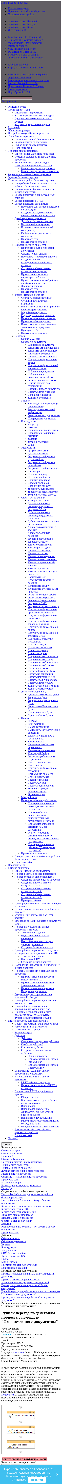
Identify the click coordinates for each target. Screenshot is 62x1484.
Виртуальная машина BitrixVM (25, 67)
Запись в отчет (36, 741)
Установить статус (38, 441)
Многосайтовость (18, 45)
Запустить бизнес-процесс (42, 350)
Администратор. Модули (22, 24)
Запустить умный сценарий (43, 347)
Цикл (31, 444)
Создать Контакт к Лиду (41, 671)
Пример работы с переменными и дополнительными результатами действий (41, 816)
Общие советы (29, 1097)
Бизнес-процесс (23, 1032)
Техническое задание (33, 932)
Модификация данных (34, 312)
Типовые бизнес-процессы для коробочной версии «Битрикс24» (33, 164)
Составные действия (32, 1047)
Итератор (33, 424)
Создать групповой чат (41, 785)
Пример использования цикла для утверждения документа (41, 806)
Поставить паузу (37, 644)
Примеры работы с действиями (39, 800)
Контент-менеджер (18, 8)
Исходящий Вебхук (38, 753)
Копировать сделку (38, 585)
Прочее (25, 718)
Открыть (7, 1144)
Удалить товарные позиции (43, 685)
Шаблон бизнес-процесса (29, 1029)
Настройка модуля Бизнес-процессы (28, 133)
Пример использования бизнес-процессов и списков (32, 928)
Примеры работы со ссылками (38, 318)
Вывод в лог (28, 1106)
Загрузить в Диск (37, 697)
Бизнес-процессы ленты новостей (40, 171)
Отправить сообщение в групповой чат (41, 458)
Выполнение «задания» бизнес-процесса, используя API (32, 1072)
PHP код (32, 721)
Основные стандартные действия (40, 1041)
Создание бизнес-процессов (37, 947)
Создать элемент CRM (40, 682)
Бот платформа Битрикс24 (23, 83)
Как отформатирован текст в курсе (34, 115)
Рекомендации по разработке (31, 1026)
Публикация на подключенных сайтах (40, 375)
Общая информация (19, 130)
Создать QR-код (37, 782)
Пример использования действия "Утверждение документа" (41, 847)
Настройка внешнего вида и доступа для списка (37, 943)
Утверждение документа (42, 418)
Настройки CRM (30, 959)
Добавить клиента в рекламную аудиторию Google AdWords (40, 506)
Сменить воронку (38, 650)
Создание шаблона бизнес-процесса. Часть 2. (36, 890)
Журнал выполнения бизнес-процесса (29, 174)
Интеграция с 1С (17, 30)
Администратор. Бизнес (21, 27)
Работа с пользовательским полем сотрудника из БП (40, 1122)
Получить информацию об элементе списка (43, 367)
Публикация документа (41, 371)
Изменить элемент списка (42, 356)
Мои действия (29, 797)
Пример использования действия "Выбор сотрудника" (41, 826)
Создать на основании (40, 674)
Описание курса (17, 106)
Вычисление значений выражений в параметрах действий (40, 308)
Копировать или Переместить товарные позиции (41, 580)
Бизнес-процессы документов (38, 168)
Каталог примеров (18, 867)
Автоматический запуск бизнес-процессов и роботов (33, 1131)
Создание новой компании (43, 662)
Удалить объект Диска (40, 715)
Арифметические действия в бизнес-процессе (37, 1113)
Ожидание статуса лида (41, 597)
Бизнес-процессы (17, 89)
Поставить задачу (37, 474)
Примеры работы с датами (36, 321)
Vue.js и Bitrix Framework (22, 48)
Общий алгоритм (37, 1056)
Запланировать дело (39, 547)
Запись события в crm (40, 544)
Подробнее (7, 1394)
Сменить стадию (37, 653)
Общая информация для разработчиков (37, 1023)
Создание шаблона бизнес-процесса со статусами (36, 270)
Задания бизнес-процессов (23, 177)
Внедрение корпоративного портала (28, 80)
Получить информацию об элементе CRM (43, 634)
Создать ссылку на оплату (42, 679)
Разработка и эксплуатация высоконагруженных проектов (25, 56)
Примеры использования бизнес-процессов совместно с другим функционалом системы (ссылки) (33, 1015)
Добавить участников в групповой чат (41, 737)
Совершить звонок (38, 482)
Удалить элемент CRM (40, 688)
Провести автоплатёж (40, 647)
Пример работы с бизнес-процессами (36, 873)
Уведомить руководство (41, 488)
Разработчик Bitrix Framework (24, 37)
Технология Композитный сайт (25, 40)
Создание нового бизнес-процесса (40, 879)
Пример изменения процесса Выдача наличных (37, 978)
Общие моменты (30, 338)
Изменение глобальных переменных (41, 746)
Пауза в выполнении (39, 762)
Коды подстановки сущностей (38, 315)
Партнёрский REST (19, 92)
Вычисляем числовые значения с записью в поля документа (39, 326)
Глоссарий (14, 127)
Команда (33, 427)
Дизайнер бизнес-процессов (30, 218)
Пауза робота (35, 765)
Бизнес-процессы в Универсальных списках (26, 1206)
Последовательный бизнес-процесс (34, 139)
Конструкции (28, 421)
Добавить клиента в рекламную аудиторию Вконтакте (40, 515)
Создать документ (38, 668)
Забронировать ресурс (40, 538)
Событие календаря (39, 480)
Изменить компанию (39, 550)
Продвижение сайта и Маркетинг (27, 11)
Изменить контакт (38, 553)
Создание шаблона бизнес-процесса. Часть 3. (36, 896)
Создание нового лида (40, 659)
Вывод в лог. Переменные (36, 1108)
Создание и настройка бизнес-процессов (31, 180)
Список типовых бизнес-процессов (35, 153)
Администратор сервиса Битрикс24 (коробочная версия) (28, 76)
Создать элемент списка (41, 391)
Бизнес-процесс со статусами (31, 142)
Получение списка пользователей (40, 1126)
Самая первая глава (19, 109)
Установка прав (36, 794)
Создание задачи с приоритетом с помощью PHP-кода (33, 996)
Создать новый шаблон (34, 253)
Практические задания (34, 242)
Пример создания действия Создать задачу (43, 1066)
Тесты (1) (13, 1138)
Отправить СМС (37, 603)
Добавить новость (38, 453)
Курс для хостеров (18, 64)
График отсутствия (38, 450)
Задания (25, 400)
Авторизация (8, 101)
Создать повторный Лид (41, 676)
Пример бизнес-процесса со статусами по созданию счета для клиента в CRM (36, 952)
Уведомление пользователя (43, 491)
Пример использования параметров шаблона (34, 276)
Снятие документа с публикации (39, 384)
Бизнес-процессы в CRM (29, 200)
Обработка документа (33, 341)
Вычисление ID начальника (36, 1117)
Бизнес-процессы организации (32, 203)
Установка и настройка (21, 14)
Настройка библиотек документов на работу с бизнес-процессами (36, 184)
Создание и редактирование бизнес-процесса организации (38, 214)
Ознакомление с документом (44, 415)
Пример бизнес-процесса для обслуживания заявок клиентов (32, 1007)
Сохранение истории (40, 394)
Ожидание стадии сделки (42, 594)
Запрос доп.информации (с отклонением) (43, 405)
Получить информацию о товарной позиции (42, 622)
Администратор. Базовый (22, 21)
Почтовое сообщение (40, 477)
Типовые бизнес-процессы (23, 150)
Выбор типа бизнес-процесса (31, 145)
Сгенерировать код (38, 776)
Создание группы (38, 779)
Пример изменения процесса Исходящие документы (37, 990)
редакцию (18, 1352)
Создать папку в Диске (41, 712)
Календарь (34, 471)
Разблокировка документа (42, 380)
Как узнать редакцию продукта (32, 124)
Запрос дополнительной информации (41, 411)
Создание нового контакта (43, 656)
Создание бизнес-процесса (36, 962)
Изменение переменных (41, 750)
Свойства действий (32, 1044)
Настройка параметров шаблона (39, 256)
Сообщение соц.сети (39, 485)
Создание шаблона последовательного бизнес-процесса (36, 262)
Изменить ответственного (42, 559)
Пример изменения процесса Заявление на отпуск (37, 984)
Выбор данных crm (38, 500)
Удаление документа (39, 397)
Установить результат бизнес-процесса (40, 790)
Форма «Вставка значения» (30, 294)
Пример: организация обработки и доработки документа (40, 281)
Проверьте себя (23, 147)
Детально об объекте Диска (43, 694)
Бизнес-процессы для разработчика (28, 1020)
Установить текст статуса (42, 494)
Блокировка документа (41, 344)
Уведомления (28, 447)
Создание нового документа (44, 388)
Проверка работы (31, 900)
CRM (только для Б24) (33, 497)
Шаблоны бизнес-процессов (30, 244)
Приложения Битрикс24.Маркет (26, 86)
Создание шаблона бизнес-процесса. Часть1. (36, 884)
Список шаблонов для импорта (32, 870)
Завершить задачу (38, 541)
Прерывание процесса (40, 773)
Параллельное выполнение (43, 430)
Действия (20, 336)
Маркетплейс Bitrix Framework (25, 42)
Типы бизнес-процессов (21, 136)
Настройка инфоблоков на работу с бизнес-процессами (34, 190)
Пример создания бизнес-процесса (34, 876)
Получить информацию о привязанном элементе (42, 611)
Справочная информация (29, 112)
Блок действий (36, 723)
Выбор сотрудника (38, 726)
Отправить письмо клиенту (43, 606)
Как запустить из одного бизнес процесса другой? (39, 1101)
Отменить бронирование (42, 600)
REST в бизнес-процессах (35, 1082)
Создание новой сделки (41, 665)
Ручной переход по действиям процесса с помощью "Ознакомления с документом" (43, 837)
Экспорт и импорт (31, 286)
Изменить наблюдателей (41, 556)
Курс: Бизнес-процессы (14, 2)
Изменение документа (40, 353)
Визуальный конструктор (35, 224)
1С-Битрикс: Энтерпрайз (22, 51)
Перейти (37, 1480)
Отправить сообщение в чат (43, 468)
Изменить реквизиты (40, 568)
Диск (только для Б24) (33, 691)
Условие (32, 438)
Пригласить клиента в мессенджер (40, 640)
